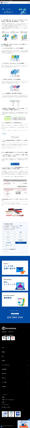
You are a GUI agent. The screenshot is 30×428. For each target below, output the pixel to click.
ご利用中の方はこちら (11, 331)
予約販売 (20, 232)
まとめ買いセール (20, 242)
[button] (29, 419)
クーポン (20, 237)
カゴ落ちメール (8, 237)
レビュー (8, 234)
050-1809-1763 (15, 317)
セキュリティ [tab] (18, 228)
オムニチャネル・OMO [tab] (6, 228)
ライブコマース (8, 232)
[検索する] (19, 251)
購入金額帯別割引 (8, 242)
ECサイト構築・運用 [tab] (6, 225)
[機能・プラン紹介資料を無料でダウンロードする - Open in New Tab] (24, 424)
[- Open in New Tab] (5, 416)
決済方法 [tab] (13, 228)
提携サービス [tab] (12, 229)
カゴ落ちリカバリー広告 (8, 245)
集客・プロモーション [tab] (14, 225)
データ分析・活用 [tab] (5, 229)
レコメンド (20, 234)
